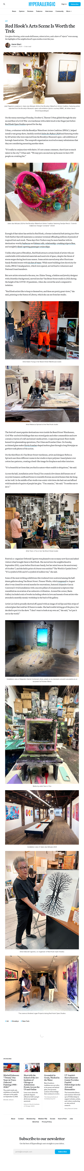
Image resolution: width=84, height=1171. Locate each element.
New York (25, 1021)
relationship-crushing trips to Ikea (60, 243)
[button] (68, 11)
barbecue (26, 243)
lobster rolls (39, 243)
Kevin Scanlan (30, 445)
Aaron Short (16, 44)
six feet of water (34, 262)
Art (6, 21)
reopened (62, 581)
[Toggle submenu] (71, 11)
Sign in (64, 4)
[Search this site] (4, 4)
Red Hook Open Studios (15, 124)
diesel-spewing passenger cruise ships (33, 246)
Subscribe (74, 4)
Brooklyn (15, 1021)
